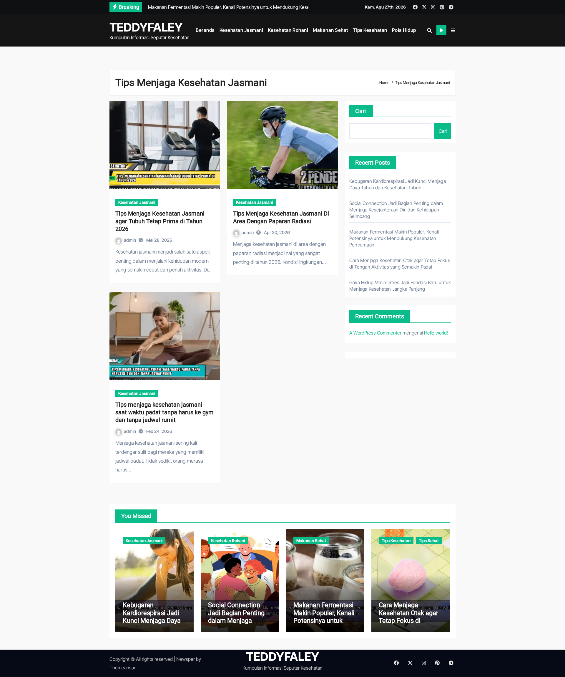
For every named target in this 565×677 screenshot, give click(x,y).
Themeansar (122, 668)
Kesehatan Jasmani (241, 30)
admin (130, 240)
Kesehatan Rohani (288, 30)
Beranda (205, 30)
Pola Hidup (404, 30)
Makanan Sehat (330, 30)
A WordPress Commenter (375, 333)
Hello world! (436, 333)
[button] (453, 30)
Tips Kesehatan (370, 30)
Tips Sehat (429, 540)
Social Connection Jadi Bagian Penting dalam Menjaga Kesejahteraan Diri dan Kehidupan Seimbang (396, 209)
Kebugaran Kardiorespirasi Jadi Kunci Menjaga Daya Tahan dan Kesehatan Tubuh (154, 620)
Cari (361, 111)
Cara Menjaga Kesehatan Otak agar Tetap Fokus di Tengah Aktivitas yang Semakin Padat (410, 620)
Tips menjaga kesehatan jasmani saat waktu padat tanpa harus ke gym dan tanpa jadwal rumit (164, 412)
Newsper (185, 659)
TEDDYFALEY (146, 27)
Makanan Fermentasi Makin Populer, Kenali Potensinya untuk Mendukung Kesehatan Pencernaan (394, 238)
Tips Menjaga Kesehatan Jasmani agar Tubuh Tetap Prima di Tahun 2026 (160, 221)
